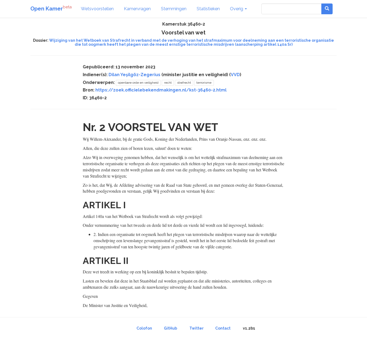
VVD (235, 74)
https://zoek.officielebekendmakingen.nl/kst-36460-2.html (160, 90)
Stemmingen (173, 8)
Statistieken (208, 8)
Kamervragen (137, 8)
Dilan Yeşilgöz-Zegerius (134, 74)
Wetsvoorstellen (97, 8)
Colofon (144, 328)
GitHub (170, 328)
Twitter (196, 328)
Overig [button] (237, 8)
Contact (223, 328)
